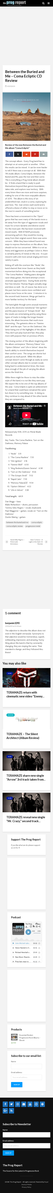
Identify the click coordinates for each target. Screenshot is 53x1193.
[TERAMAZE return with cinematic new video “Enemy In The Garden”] (26, 677)
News (9, 673)
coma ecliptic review (14, 526)
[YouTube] (30, 1104)
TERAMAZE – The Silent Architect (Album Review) (22, 736)
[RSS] (11, 1110)
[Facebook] (5, 1104)
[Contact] (23, 1104)
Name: (13, 1061)
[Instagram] (17, 1104)
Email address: (16, 1072)
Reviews (10, 715)
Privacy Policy (26, 1187)
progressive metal (33, 526)
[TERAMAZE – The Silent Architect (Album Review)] (26, 719)
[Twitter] (11, 1104)
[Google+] (5, 1110)
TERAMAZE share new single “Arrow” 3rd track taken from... (26, 777)
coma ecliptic (36, 522)
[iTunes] (36, 1104)
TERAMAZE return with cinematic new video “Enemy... (25, 694)
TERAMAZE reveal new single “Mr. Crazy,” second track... (25, 819)
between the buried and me (17, 522)
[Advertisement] (26, 36)
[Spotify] (42, 1104)
